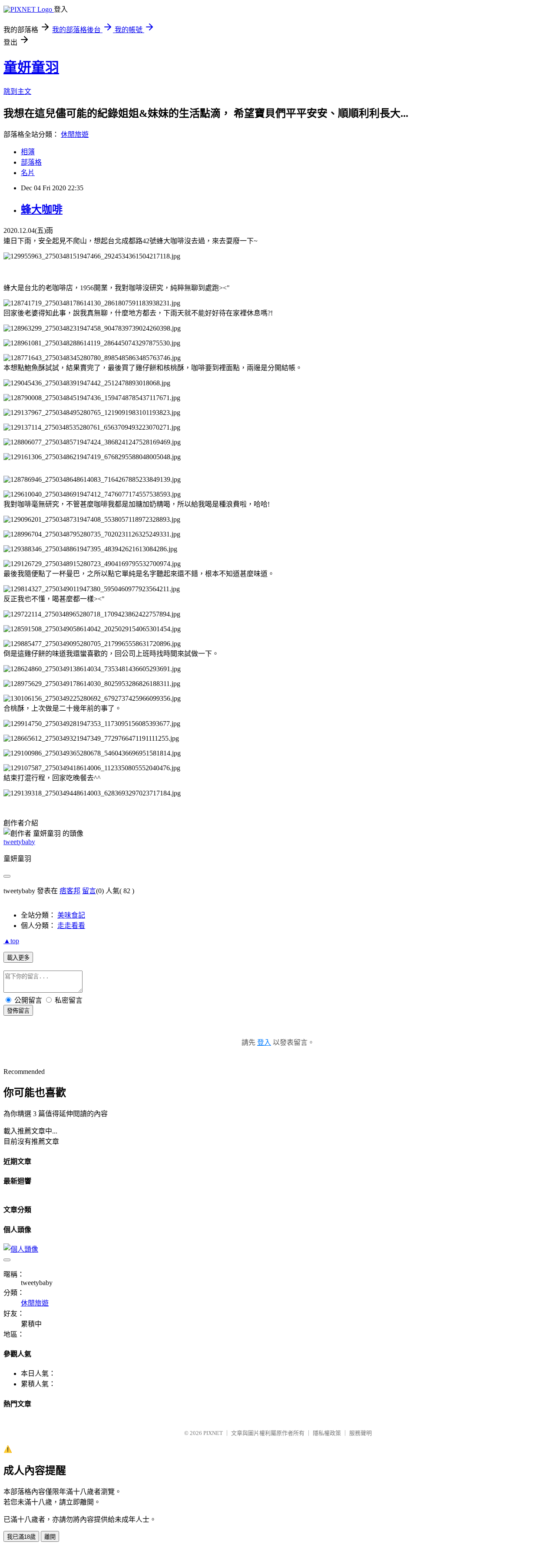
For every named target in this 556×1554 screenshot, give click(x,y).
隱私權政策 (327, 1433)
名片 (28, 172)
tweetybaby (19, 841)
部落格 (31, 162)
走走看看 (71, 925)
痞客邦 (70, 891)
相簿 (28, 152)
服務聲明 (360, 1433)
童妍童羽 (31, 67)
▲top (11, 940)
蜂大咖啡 (42, 209)
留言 (89, 891)
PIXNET (213, 1433)
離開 (50, 1537)
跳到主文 (17, 91)
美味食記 (71, 915)
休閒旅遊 (75, 134)
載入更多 (18, 957)
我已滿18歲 (21, 1537)
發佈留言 (18, 1010)
